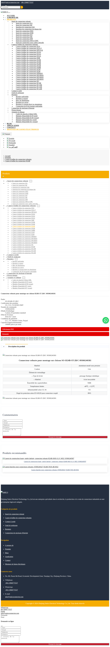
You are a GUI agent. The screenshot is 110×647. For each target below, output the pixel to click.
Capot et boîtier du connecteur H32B (28, 66)
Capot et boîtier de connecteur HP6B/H (29, 73)
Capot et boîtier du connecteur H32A (28, 56)
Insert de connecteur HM (24, 39)
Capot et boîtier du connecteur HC (27, 81)
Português (12, 143)
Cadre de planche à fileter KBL (26, 114)
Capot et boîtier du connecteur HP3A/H (29, 50)
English (11, 138)
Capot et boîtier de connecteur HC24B (29, 89)
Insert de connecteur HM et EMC (27, 41)
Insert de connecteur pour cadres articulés (30, 43)
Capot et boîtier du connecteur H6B (28, 58)
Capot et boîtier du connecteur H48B (28, 68)
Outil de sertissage (18, 93)
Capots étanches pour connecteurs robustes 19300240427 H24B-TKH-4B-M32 (55, 470)
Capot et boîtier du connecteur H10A (28, 52)
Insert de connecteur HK (24, 37)
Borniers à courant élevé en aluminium (29, 104)
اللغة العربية (13, 147)
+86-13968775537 (27, 2)
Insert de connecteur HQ (24, 35)
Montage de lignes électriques (23, 129)
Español (12, 145)
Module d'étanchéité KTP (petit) (27, 116)
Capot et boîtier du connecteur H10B (28, 60)
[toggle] (9, 12)
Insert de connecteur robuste (21, 21)
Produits (11, 19)
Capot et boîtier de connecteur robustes (25, 44)
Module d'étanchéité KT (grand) (27, 122)
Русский (12, 141)
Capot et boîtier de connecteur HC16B (29, 87)
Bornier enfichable (22, 97)
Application (9, 557)
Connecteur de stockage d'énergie (23, 108)
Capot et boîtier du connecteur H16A (28, 54)
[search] (22, 7)
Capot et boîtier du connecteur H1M (28, 70)
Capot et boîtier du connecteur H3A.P (29, 48)
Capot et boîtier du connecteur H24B (28, 64)
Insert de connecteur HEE (24, 31)
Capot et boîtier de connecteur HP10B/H (30, 75)
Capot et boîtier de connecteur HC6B (28, 83)
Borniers (14, 95)
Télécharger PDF (8, 329)
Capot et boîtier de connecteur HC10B (29, 85)
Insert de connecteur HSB (24, 33)
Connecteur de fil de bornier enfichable (29, 106)
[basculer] (3, 176)
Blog (6, 553)
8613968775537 (6, 609)
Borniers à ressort (22, 98)
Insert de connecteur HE (24, 25)
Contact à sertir (17, 91)
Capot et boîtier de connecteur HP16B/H (30, 77)
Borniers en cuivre (22, 102)
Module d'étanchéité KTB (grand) (27, 118)
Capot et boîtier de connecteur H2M (28, 71)
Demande (5, 334)
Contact (7, 560)
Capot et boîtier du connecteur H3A (28, 46)
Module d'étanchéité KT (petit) (26, 120)
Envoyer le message (55, 437)
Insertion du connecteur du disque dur (28, 29)
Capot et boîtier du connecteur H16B (28, 62)
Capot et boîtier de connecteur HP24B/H (30, 79)
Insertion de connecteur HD (25, 27)
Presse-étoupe (16, 110)
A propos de (9, 545)
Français (7, 134)
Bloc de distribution (22, 100)
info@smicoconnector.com (10, 2)
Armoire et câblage (18, 112)
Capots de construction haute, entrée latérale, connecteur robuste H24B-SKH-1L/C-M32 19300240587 (55, 461)
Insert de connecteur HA (24, 23)
